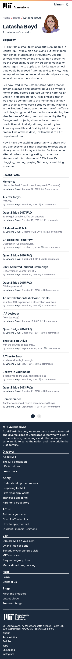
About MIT (9, 456)
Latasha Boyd (13, 189)
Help (6, 571)
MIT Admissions (14, 427)
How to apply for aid (16, 524)
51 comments (49, 379)
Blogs (16, 17)
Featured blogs (12, 603)
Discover (8, 451)
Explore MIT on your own (18, 541)
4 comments (50, 321)
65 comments (51, 259)
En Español (9, 649)
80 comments (51, 290)
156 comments (52, 247)
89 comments (51, 332)
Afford (7, 509)
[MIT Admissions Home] (16, 5)
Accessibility (10, 637)
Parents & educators (16, 502)
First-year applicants (16, 493)
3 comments (48, 274)
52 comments (45, 364)
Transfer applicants (15, 497)
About (6, 633)
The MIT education (15, 461)
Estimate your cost (15, 514)
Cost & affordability (15, 519)
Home (6, 17)
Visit (5, 535)
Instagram (8, 654)
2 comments (51, 189)
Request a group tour (16, 560)
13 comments (53, 406)
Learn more (10, 471)
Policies (7, 641)
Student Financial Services (20, 529)
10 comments (49, 204)
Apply (7, 478)
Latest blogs (11, 598)
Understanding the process (20, 483)
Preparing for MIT (14, 488)
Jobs (5, 645)
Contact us (10, 581)
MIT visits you (11, 555)
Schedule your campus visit (20, 550)
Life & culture (11, 466)
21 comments (51, 220)
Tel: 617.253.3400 (44, 628)
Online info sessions (15, 545)
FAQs (6, 577)
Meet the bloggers (14, 593)
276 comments (54, 231)
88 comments (51, 391)
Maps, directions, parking (19, 565)
